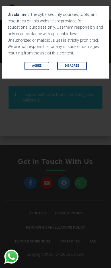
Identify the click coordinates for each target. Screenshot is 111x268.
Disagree (72, 65)
